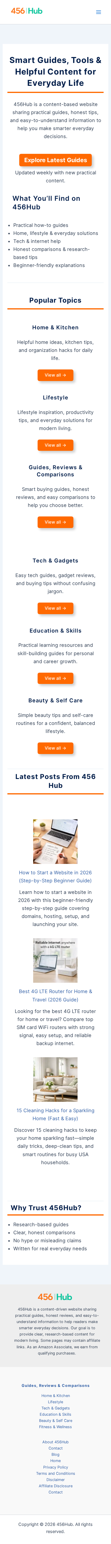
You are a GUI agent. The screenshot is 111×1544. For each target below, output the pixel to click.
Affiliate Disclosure (56, 1486)
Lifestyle (55, 1402)
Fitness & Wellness (55, 1427)
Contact (56, 1448)
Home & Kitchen (55, 1395)
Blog (55, 1454)
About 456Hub (55, 1442)
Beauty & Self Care (55, 1420)
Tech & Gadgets (55, 1408)
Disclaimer (55, 1479)
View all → (55, 375)
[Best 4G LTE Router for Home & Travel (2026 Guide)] (55, 960)
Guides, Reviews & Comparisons (56, 1385)
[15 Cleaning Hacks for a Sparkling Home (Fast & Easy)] (55, 1079)
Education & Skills (55, 1414)
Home (55, 1460)
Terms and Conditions (55, 1473)
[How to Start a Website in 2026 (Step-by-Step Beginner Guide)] (55, 841)
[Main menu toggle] (98, 12)
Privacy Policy (55, 1467)
